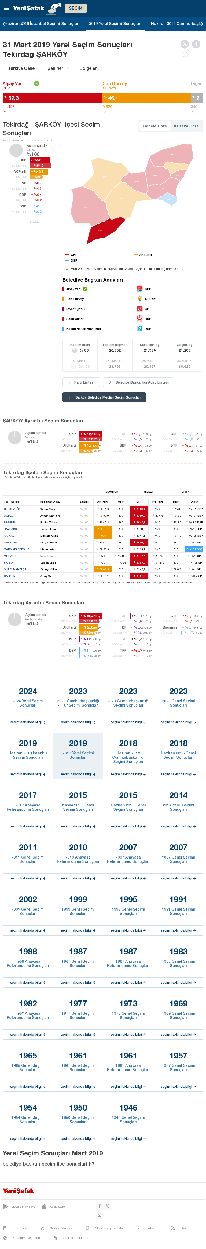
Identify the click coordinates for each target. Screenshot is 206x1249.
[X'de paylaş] (186, 44)
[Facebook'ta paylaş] (197, 44)
